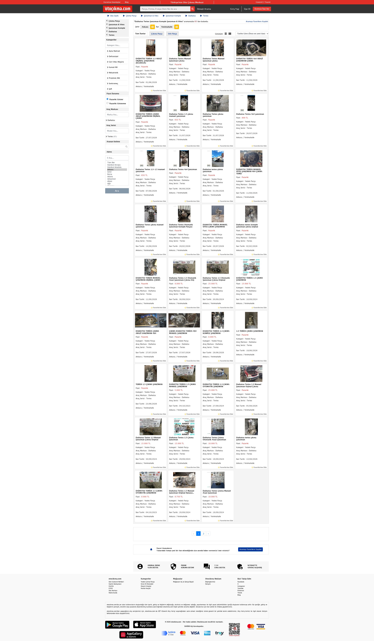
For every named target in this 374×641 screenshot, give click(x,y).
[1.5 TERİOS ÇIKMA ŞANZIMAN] (251, 320)
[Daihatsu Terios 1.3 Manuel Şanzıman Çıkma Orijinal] (151, 426)
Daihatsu (192, 16)
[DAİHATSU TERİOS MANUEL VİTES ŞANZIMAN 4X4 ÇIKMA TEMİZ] (251, 158)
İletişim (208, 584)
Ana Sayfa (114, 16)
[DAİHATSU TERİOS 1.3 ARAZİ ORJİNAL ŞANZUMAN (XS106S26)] (151, 47)
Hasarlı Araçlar (146, 586)
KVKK (111, 588)
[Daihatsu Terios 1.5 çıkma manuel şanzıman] (184, 103)
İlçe (157, 27)
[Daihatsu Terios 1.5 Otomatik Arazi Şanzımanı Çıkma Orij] (184, 267)
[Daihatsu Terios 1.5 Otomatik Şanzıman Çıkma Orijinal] (218, 267)
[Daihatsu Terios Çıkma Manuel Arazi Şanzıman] (218, 479)
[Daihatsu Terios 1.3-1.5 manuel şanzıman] (151, 158)
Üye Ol (247, 9)
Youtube (240, 588)
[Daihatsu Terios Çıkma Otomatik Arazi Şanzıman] (218, 426)
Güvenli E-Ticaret (263, 2)
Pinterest (241, 590)
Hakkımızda (113, 593)
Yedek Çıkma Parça (148, 582)
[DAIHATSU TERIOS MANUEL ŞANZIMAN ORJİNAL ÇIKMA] (151, 267)
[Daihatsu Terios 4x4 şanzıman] (251, 103)
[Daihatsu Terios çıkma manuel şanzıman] (151, 213)
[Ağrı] (117, 183)
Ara (117, 190)
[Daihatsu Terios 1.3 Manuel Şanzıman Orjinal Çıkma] (251, 373)
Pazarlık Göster (116, 99)
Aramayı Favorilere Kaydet (250, 549)
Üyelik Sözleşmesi (115, 584)
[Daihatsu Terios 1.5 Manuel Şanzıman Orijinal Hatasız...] (184, 479)
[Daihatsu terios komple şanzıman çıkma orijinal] (251, 213)
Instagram (241, 586)
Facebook (241, 582)
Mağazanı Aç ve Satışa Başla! (183, 582)
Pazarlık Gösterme (117, 103)
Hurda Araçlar (146, 588)
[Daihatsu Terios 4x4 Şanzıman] (184, 158)
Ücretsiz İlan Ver (261, 9)
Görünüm (219, 34)
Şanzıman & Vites (151, 16)
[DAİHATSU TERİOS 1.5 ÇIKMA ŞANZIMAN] (251, 267)
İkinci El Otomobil (147, 584)
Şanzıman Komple (173, 16)
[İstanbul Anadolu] (117, 167)
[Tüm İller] (117, 162)
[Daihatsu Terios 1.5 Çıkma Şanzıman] (184, 426)
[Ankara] (117, 169)
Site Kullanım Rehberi (116, 582)
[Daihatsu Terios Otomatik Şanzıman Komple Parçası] (184, 213)
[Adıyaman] (117, 179)
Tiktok (240, 593)
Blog (126, 2)
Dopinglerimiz (210, 582)
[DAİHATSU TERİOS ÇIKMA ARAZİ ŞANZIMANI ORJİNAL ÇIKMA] (151, 103)
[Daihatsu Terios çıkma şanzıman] (218, 103)
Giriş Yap (234, 9)
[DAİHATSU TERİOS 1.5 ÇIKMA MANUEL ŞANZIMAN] (184, 373)
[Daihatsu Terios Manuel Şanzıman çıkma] (218, 47)
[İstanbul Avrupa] (117, 165)
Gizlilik (111, 586)
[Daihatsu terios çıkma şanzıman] (218, 158)
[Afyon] (117, 181)
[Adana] (117, 176)
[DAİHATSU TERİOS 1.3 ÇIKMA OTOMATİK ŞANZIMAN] (218, 373)
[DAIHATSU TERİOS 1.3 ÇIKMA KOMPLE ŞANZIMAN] (218, 320)
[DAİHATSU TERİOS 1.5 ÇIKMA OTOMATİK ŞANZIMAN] (151, 479)
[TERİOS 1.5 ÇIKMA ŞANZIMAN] (151, 373)
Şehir (137, 27)
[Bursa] (117, 174)
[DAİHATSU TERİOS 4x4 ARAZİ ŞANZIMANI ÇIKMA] (251, 47)
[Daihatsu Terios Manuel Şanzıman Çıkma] (184, 47)
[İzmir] (117, 172)
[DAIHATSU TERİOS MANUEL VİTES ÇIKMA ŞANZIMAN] (218, 213)
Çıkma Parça (131, 16)
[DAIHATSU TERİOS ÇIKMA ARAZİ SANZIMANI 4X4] (151, 320)
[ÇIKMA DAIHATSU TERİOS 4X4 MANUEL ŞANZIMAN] (184, 320)
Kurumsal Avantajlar (112, 2)
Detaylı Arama (204, 9)
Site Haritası (113, 590)
